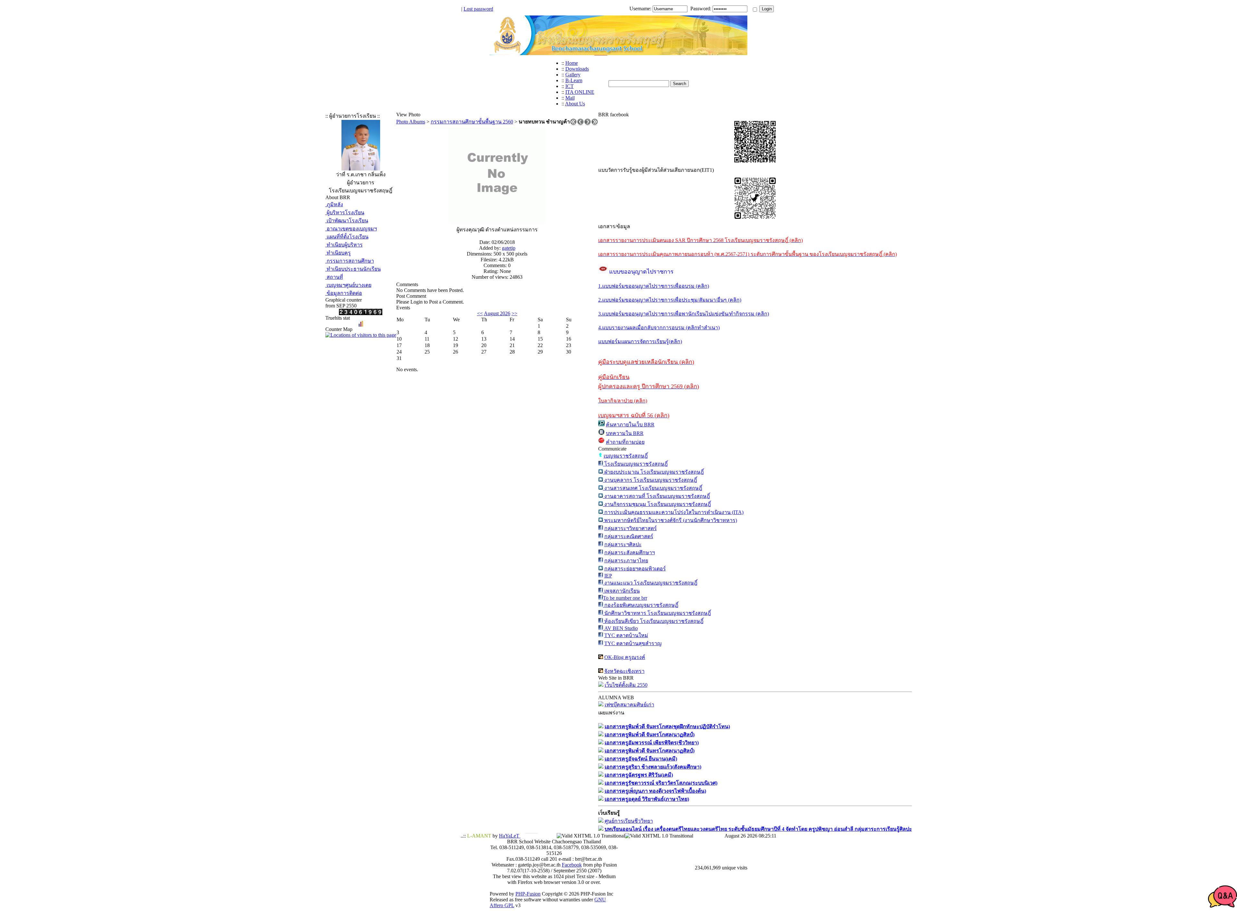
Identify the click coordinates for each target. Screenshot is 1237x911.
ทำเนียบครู (338, 253)
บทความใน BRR (625, 433)
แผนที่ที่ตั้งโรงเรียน (347, 236)
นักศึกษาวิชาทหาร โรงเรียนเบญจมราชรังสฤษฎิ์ (657, 613)
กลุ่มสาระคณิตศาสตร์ (628, 536)
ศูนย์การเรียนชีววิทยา (629, 821)
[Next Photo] (587, 123)
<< (480, 313)
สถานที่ (334, 277)
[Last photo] (594, 123)
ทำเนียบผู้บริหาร (344, 244)
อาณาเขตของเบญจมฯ (351, 228)
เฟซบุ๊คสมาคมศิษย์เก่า (629, 704)
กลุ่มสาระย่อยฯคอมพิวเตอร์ (635, 568)
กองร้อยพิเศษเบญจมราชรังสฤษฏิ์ (640, 605)
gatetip (508, 248)
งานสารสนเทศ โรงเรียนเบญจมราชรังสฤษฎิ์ (652, 488)
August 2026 (497, 313)
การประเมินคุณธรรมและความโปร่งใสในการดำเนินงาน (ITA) (673, 512)
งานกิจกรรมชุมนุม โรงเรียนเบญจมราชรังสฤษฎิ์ (657, 504)
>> (514, 313)
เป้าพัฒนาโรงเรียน (346, 220)
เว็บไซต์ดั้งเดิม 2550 (626, 685)
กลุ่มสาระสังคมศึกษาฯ (629, 552)
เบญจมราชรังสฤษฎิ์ (626, 456)
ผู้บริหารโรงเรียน (344, 212)
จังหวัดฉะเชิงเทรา (624, 671)
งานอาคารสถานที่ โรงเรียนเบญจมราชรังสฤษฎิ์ (656, 496)
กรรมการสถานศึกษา (349, 261)
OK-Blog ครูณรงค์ (624, 657)
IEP (608, 575)
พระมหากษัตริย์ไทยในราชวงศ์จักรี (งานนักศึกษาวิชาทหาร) (670, 520)
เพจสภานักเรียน (621, 591)
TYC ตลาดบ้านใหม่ (626, 635)
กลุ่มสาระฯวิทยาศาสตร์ (630, 528)
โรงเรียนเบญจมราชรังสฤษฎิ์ (635, 464)
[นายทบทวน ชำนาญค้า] (497, 222)
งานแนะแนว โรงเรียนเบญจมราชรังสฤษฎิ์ (650, 583)
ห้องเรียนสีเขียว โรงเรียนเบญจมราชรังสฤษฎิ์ (653, 621)
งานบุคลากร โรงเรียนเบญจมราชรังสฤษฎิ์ (650, 480)
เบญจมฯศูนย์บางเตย (348, 285)
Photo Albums (410, 121)
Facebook (572, 864)
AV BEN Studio (620, 628)
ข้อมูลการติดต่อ (343, 293)
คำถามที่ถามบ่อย (625, 442)
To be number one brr (625, 598)
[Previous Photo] (580, 123)
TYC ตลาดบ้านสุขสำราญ (633, 643)
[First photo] (573, 123)
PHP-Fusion (528, 893)
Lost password (478, 9)
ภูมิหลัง (334, 204)
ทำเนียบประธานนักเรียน (353, 269)
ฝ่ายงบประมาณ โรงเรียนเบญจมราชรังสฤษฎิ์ (653, 472)
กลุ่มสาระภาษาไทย (626, 560)
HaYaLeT (510, 835)
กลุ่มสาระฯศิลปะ (623, 544)
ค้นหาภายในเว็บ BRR (630, 424)
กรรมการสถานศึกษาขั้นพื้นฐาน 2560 (472, 121)
